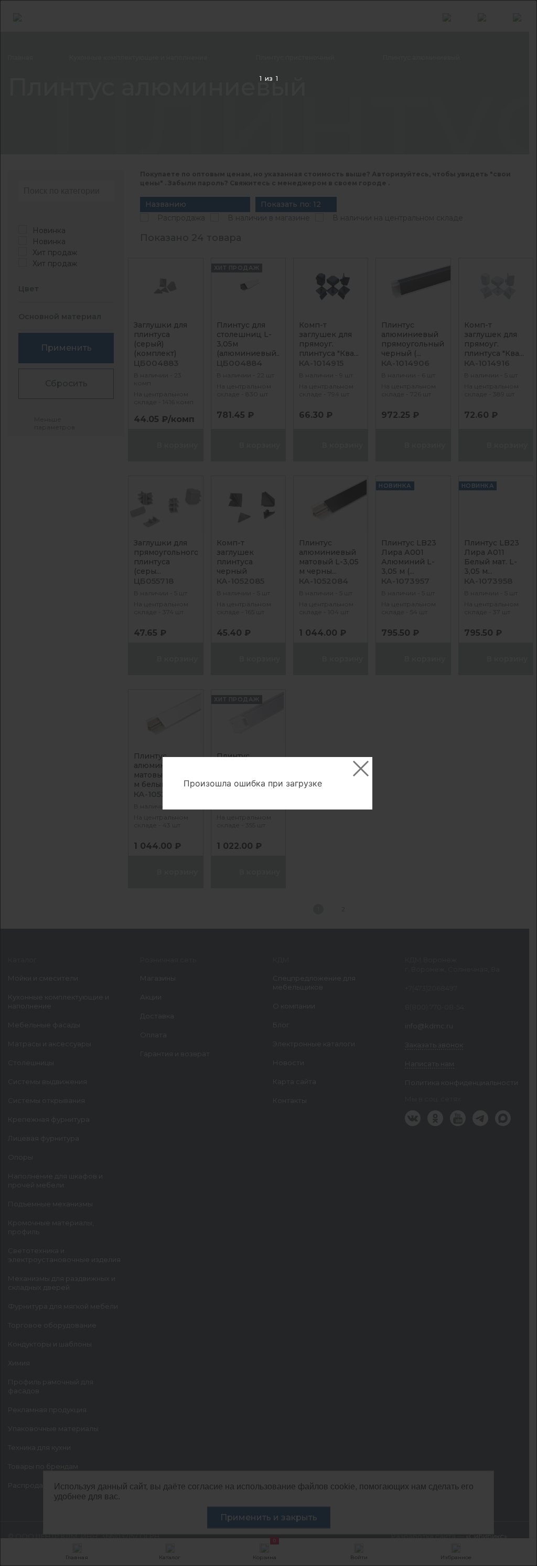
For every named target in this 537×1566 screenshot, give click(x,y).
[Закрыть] (360, 768)
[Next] (513, 783)
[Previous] (24, 783)
